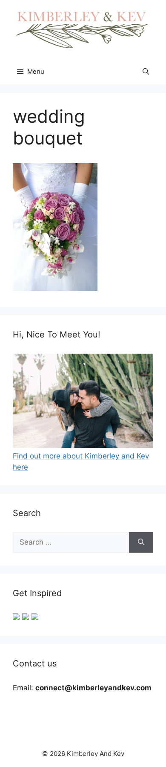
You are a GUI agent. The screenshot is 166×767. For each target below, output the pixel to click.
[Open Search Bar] (145, 71)
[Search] (141, 542)
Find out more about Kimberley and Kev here (81, 461)
